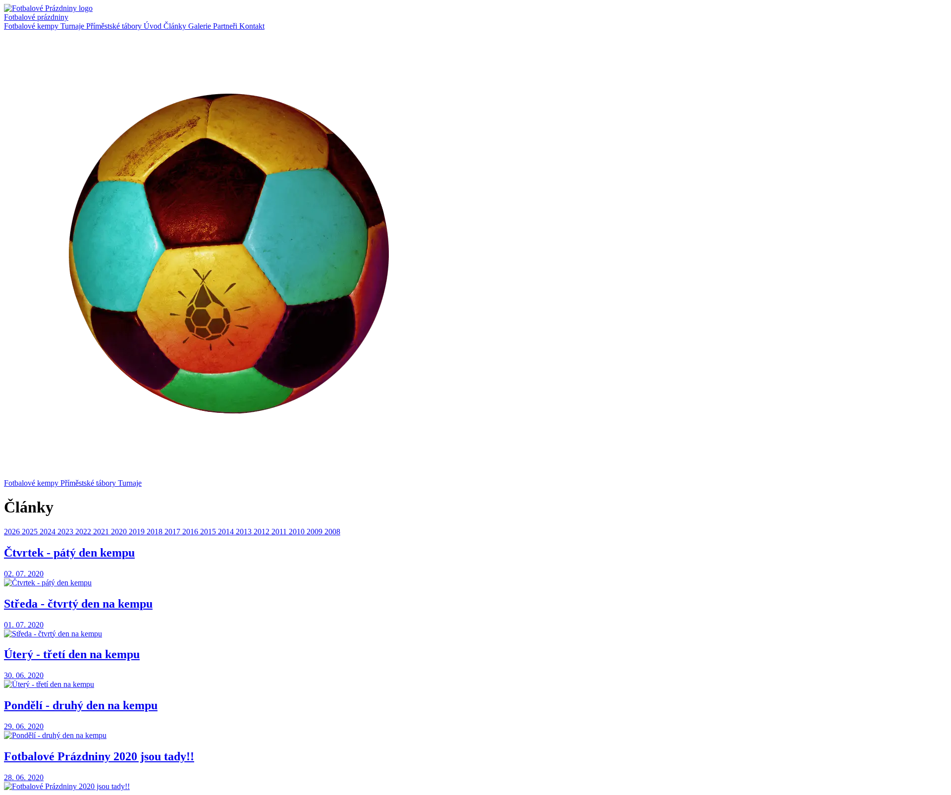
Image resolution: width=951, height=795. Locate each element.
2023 (66, 531)
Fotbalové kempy (32, 26)
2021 (102, 531)
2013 (245, 531)
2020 (120, 531)
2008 (332, 531)
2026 (13, 531)
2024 (48, 531)
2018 (155, 531)
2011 (280, 531)
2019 (138, 531)
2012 (262, 531)
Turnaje (73, 26)
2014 (227, 531)
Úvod (153, 26)
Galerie (200, 26)
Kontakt (251, 26)
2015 (209, 531)
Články (175, 26)
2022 (84, 531)
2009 (315, 531)
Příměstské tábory (115, 26)
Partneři (226, 26)
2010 (298, 531)
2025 (31, 531)
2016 (191, 531)
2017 (173, 531)
